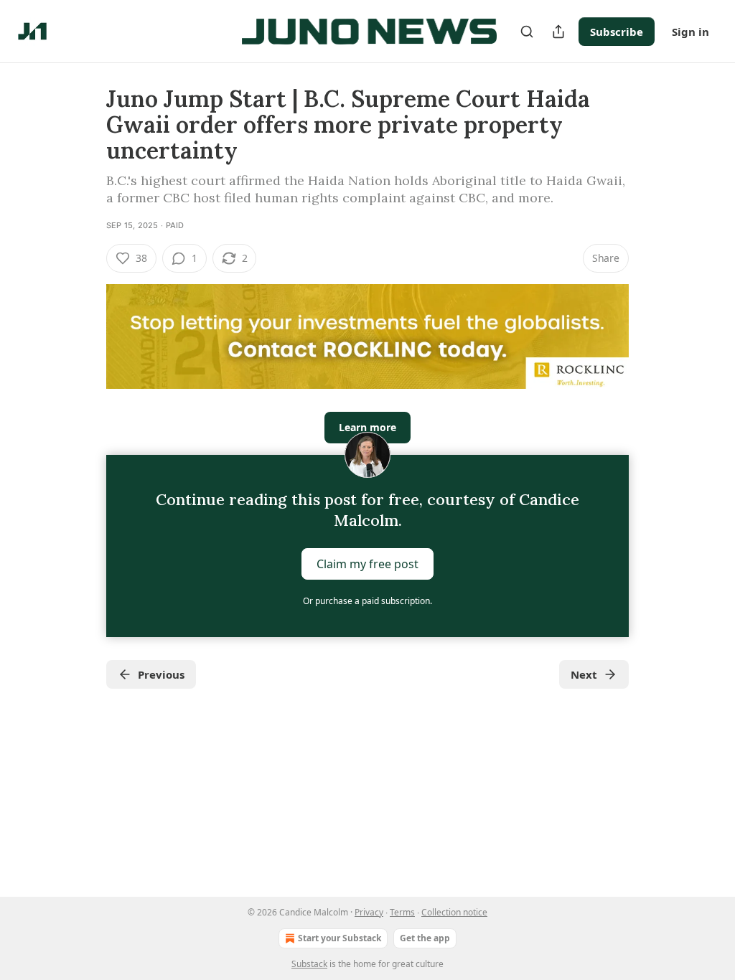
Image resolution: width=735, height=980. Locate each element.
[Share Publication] (558, 31)
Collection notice (454, 912)
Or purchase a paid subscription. (367, 601)
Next (584, 674)
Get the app (425, 938)
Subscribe (616, 31)
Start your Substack (339, 938)
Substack (309, 964)
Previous (161, 674)
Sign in (690, 31)
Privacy (369, 912)
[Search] (526, 31)
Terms (402, 912)
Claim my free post (367, 564)
